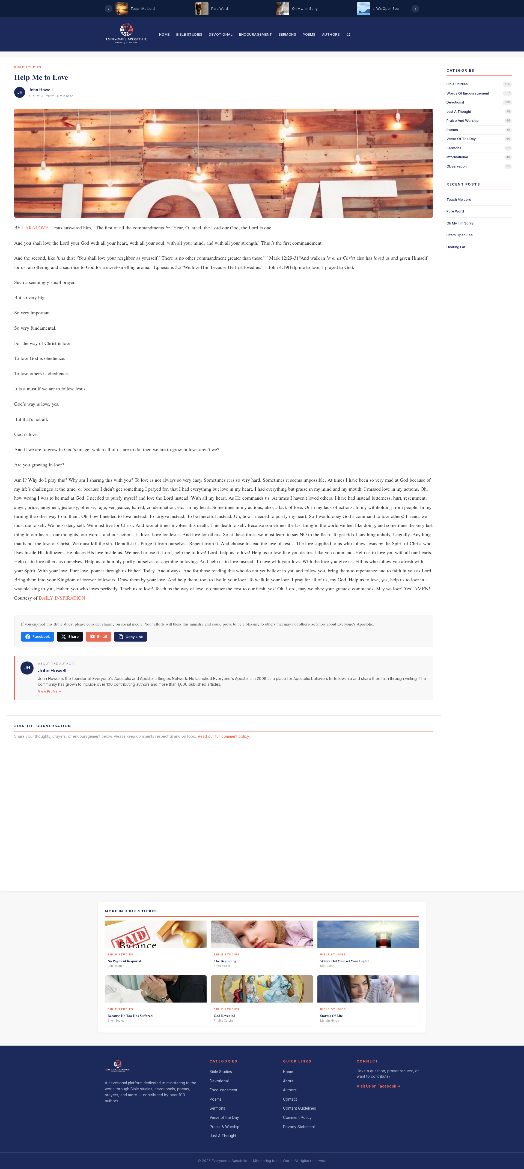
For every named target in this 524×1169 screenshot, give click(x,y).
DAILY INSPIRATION (62, 597)
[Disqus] (223, 813)
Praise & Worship (224, 1127)
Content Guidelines (299, 1108)
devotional (455, 102)
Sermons (287, 34)
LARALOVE (35, 227)
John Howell (40, 89)
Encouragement (255, 34)
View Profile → (49, 691)
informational (457, 157)
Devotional (221, 34)
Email (102, 636)
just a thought (458, 112)
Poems (309, 34)
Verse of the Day (224, 1117)
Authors (331, 34)
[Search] (348, 34)
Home (164, 34)
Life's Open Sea (459, 235)
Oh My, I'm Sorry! (460, 223)
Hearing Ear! (456, 247)
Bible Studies (189, 34)
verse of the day (461, 139)
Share (73, 636)
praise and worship (462, 121)
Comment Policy (297, 1117)
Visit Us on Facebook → (379, 1086)
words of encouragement (467, 93)
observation (456, 166)
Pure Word (455, 211)
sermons (453, 148)
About (288, 1081)
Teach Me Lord (458, 200)
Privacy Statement (299, 1127)
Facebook (41, 636)
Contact (290, 1099)
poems (452, 130)
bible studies (457, 84)
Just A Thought (223, 1136)
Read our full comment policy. (224, 736)
